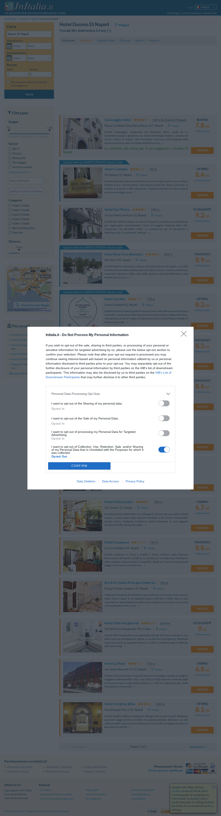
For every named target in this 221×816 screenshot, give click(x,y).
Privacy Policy (135, 481)
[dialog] (110, 408)
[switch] (164, 403)
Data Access (110, 481)
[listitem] (110, 394)
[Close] (185, 335)
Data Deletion (86, 481)
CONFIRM (79, 465)
